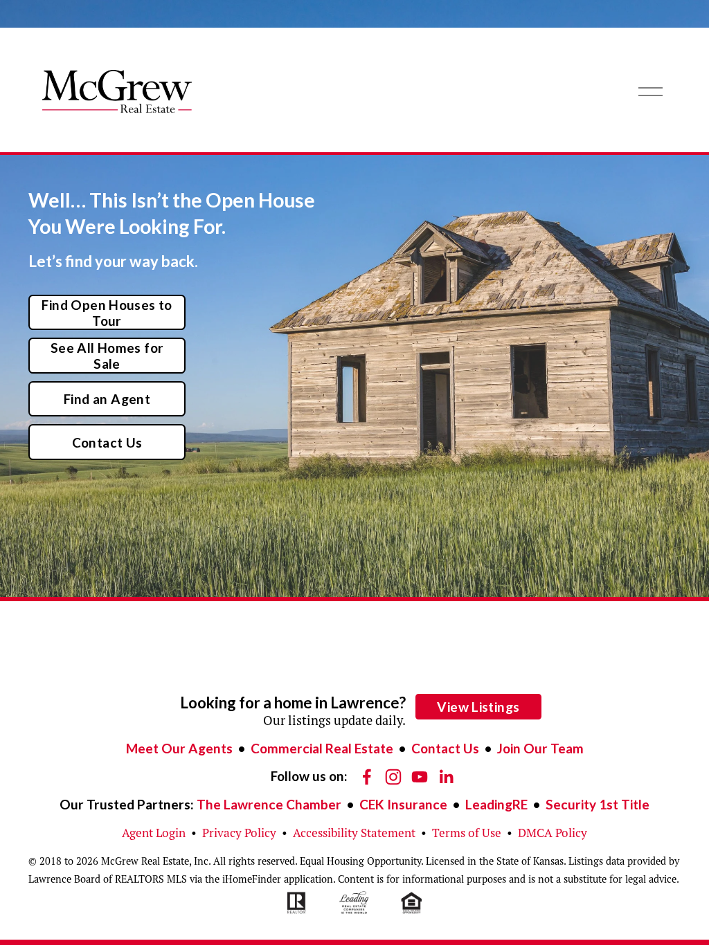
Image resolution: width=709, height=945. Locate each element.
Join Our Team (540, 748)
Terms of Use (466, 833)
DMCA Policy (552, 833)
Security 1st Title (597, 804)
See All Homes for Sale (107, 355)
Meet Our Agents (179, 748)
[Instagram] (393, 777)
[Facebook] (367, 777)
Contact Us (107, 442)
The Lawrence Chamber (269, 804)
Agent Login (154, 833)
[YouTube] (419, 777)
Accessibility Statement (354, 833)
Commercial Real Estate (322, 748)
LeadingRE (496, 804)
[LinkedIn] (446, 777)
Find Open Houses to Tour (107, 313)
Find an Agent (107, 399)
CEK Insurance (403, 804)
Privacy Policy (239, 833)
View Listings (478, 707)
